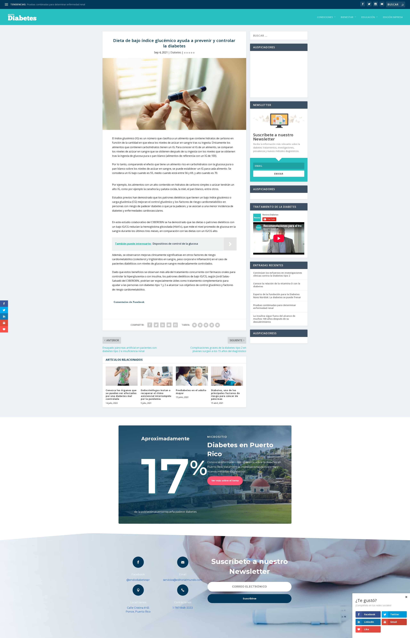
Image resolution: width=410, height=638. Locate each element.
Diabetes (175, 52)
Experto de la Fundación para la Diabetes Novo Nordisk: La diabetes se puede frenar (277, 296)
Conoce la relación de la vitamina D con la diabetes (276, 285)
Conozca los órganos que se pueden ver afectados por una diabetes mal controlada (121, 395)
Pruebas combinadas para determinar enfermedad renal (274, 307)
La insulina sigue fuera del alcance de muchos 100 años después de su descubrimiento (274, 318)
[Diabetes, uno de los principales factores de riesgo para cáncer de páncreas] (227, 376)
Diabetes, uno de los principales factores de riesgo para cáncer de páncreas (225, 395)
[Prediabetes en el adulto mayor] (192, 376)
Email (183, 574)
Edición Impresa (393, 17)
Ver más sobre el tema (225, 480)
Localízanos (138, 602)
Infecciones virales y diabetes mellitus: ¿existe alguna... (55, 4)
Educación (368, 17)
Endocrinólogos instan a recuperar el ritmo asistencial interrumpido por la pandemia (156, 395)
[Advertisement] (278, 74)
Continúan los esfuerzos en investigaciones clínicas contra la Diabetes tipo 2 (277, 274)
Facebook (138, 574)
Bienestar (347, 17)
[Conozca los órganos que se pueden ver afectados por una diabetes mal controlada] (122, 376)
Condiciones (325, 17)
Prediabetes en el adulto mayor (191, 392)
